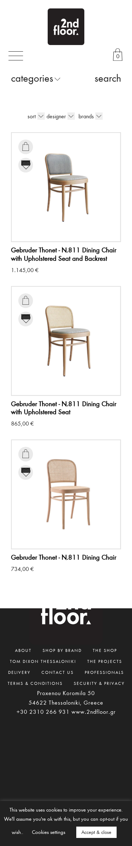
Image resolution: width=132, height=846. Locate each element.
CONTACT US (57, 672)
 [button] (25, 146)
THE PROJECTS (104, 661)
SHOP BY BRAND (62, 650)
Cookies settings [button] (48, 831)
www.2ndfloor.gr (94, 711)
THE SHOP (105, 650)
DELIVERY (19, 672)
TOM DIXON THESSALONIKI (43, 661)
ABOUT (23, 650)
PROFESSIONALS (104, 672)
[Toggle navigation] (15, 56)
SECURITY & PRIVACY (99, 683)
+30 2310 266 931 (43, 711)
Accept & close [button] (96, 832)
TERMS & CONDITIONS (35, 683)
